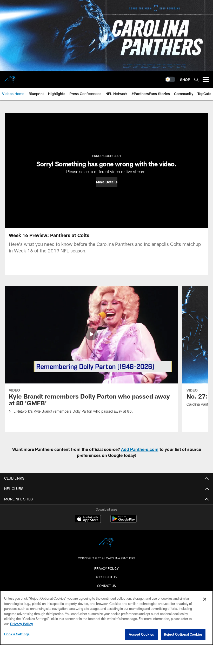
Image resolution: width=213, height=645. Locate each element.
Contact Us (106, 585)
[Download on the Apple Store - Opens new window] (88, 519)
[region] (106, 618)
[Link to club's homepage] (10, 77)
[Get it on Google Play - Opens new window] (123, 521)
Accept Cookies (141, 634)
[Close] (204, 599)
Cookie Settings (17, 634)
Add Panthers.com (139, 449)
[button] (106, 182)
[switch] (170, 79)
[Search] (196, 79)
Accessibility (106, 577)
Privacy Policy (106, 568)
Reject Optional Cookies (183, 634)
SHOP (185, 79)
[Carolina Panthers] (106, 543)
